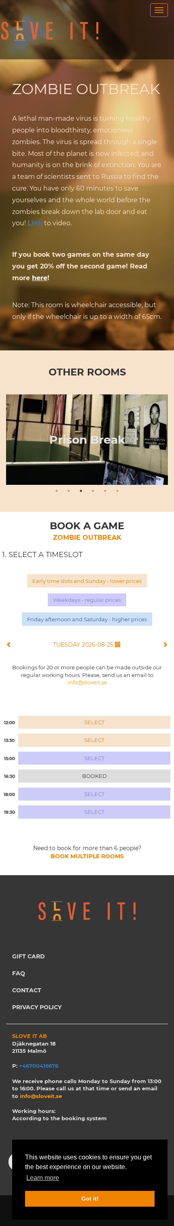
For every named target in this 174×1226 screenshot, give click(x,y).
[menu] (159, 10)
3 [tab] (81, 491)
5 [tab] (105, 491)
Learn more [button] (42, 1177)
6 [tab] (117, 491)
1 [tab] (57, 491)
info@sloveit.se (87, 682)
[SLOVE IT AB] (50, 30)
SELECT (94, 722)
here (39, 278)
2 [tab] (69, 491)
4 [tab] (93, 491)
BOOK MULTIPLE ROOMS (87, 856)
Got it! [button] (90, 1198)
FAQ (18, 973)
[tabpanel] (87, 439)
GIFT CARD (28, 956)
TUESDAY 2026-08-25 (84, 644)
